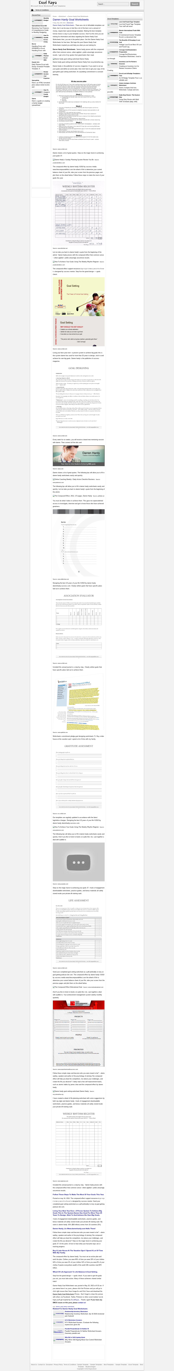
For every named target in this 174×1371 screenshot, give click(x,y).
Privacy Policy (58, 1364)
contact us (81, 1302)
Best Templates (109, 1364)
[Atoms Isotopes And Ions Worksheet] (113, 85)
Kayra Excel (92, 1369)
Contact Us (41, 1364)
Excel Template (133, 1364)
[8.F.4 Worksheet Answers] (58, 1322)
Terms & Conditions (42, 10)
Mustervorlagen (91, 1367)
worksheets (70, 1306)
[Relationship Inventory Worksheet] (58, 1313)
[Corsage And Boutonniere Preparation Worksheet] (113, 51)
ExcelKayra (75, 1300)
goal (61, 1306)
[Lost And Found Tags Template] (113, 23)
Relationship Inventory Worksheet (76, 1311)
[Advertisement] (40, 148)
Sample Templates (96, 1364)
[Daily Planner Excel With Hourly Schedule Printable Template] (37, 55)
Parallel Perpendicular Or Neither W (77, 1329)
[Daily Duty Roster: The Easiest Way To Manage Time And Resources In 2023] (113, 97)
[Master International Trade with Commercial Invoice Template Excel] (113, 32)
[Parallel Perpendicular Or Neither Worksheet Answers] (58, 1332)
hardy (65, 1306)
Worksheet (62, 16)
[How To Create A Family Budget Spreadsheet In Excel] (37, 92)
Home (55, 16)
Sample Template (82, 1364)
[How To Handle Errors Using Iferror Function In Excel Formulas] (37, 37)
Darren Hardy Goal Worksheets (63, 25)
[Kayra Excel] (48, 7)
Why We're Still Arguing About (75, 1337)
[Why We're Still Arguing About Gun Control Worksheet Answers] (58, 1339)
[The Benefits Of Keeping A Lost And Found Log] (113, 42)
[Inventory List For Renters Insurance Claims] (113, 63)
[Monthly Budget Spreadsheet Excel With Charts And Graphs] (37, 20)
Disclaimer (49, 1364)
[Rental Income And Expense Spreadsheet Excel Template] (37, 73)
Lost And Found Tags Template (129, 22)
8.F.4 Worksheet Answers (73, 1320)
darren (58, 1306)
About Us (34, 1364)
